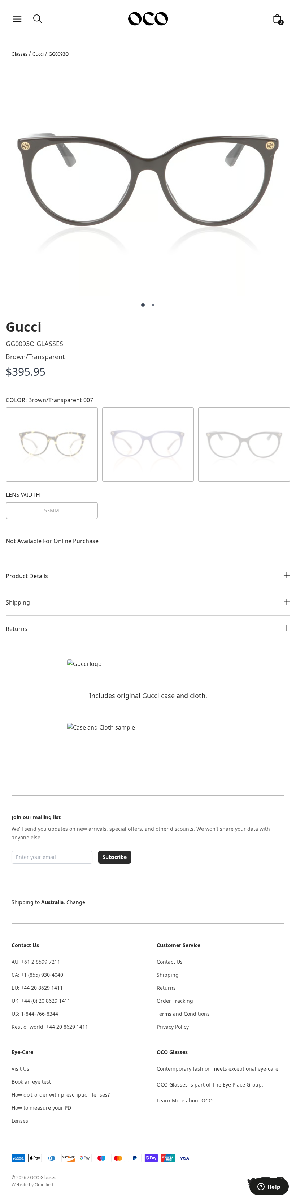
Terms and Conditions (183, 1013)
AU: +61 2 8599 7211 (36, 961)
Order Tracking (175, 1000)
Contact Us (170, 961)
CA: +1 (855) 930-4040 (37, 974)
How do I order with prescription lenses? (61, 1094)
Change (75, 902)
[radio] (52, 510)
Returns (166, 987)
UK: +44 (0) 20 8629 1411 (41, 1000)
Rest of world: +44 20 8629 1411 (50, 1026)
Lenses (20, 1120)
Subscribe (115, 856)
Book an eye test (31, 1081)
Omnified (44, 1185)
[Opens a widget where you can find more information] (269, 1187)
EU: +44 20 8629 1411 (37, 987)
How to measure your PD (41, 1107)
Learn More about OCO (185, 1100)
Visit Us (20, 1068)
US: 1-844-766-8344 (35, 1013)
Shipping (168, 974)
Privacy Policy (173, 1026)
